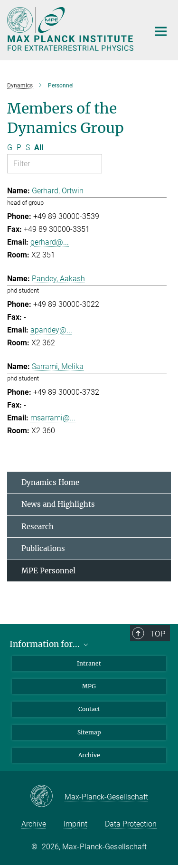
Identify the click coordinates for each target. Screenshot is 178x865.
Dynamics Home (50, 482)
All (38, 147)
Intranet (89, 663)
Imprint (75, 823)
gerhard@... (49, 242)
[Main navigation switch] (160, 31)
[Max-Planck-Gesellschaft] (47, 796)
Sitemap (89, 732)
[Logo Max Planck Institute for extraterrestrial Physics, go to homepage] (71, 29)
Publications (43, 548)
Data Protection (131, 823)
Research (37, 526)
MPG (89, 686)
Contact (89, 709)
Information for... (45, 644)
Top (157, 633)
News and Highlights (58, 504)
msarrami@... (52, 417)
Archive (89, 755)
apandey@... (51, 329)
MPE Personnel (48, 570)
